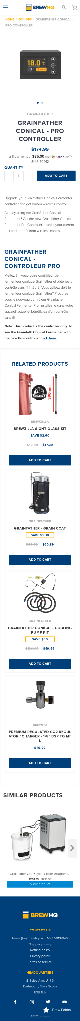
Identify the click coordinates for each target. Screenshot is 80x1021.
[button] (40, 157)
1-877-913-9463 (58, 938)
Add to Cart (40, 460)
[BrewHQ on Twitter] (48, 1002)
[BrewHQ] (40, 7)
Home (9, 19)
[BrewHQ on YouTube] (64, 1002)
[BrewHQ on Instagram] (32, 1002)
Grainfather (40, 114)
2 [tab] (42, 103)
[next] (72, 848)
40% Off (25, 19)
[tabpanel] (40, 64)
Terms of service (40, 962)
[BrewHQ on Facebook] (15, 1002)
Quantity (13, 167)
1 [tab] (38, 103)
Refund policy (40, 950)
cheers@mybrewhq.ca (27, 938)
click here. (49, 338)
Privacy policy (40, 956)
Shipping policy (40, 944)
